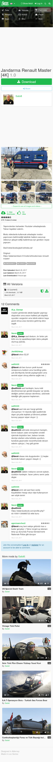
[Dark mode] (45, 3)
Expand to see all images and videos (27, 206)
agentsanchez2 (18, 523)
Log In (26, 544)
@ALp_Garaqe (18, 336)
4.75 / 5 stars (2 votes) (9, 220)
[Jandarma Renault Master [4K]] (26, 163)
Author (20, 333)
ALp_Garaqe (17, 309)
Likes (24, 214)
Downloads (11, 214)
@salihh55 (16, 388)
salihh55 (15, 364)
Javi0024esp (17, 351)
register (34, 544)
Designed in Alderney (10, 751)
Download (28, 81)
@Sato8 (15, 354)
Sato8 (19, 96)
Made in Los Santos (9, 754)
